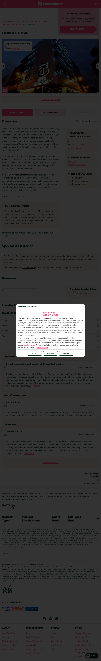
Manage (50, 353)
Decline (66, 353)
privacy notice (42, 347)
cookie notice (29, 345)
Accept (34, 353)
